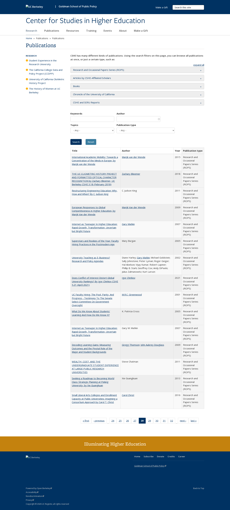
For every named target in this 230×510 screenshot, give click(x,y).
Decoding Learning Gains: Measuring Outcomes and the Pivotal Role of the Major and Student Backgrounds (92, 348)
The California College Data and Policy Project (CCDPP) (45, 71)
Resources (73, 30)
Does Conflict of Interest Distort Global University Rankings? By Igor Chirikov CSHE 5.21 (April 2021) (95, 281)
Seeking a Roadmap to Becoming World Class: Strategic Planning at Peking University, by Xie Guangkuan (93, 382)
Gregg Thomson (131, 344)
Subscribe (148, 456)
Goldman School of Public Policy (78, 6)
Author (121, 113)
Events (108, 30)
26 (128, 421)
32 (172, 421)
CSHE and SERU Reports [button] (86, 102)
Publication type (126, 125)
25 (121, 421)
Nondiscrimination (35, 496)
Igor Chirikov (128, 277)
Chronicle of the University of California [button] (94, 94)
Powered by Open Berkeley (39, 488)
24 (113, 421)
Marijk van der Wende (133, 157)
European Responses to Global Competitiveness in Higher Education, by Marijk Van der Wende (93, 211)
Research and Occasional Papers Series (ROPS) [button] (98, 69)
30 (158, 421)
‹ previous (100, 421)
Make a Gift (141, 30)
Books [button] (76, 86)
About (123, 30)
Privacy (30, 500)
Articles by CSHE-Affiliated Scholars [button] (92, 78)
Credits (171, 456)
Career (181, 456)
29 (150, 421)
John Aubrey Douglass (152, 344)
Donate (160, 456)
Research (32, 30)
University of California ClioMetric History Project (46, 81)
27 (135, 421)
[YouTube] (41, 463)
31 (165, 421)
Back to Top (198, 488)
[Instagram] (47, 463)
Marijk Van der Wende (134, 207)
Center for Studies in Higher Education (85, 21)
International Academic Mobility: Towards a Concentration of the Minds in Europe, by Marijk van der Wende (95, 160)
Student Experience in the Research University (43, 62)
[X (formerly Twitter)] (28, 463)
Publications (52, 30)
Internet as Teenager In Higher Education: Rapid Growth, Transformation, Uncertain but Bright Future (94, 228)
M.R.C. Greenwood (132, 294)
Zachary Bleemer (131, 173)
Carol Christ (128, 395)
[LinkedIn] (34, 463)
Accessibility (32, 492)
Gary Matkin (128, 224)
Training (91, 30)
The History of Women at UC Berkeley (44, 90)
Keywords (76, 113)
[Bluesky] (53, 463)
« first (87, 421)
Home (29, 38)
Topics (74, 125)
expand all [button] (198, 64)
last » (195, 421)
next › (184, 421)
